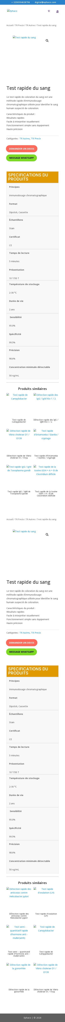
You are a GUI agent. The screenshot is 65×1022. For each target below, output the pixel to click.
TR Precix (19, 25)
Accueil (9, 25)
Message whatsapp (21, 157)
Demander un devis (21, 148)
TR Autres (30, 25)
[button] (47, 40)
